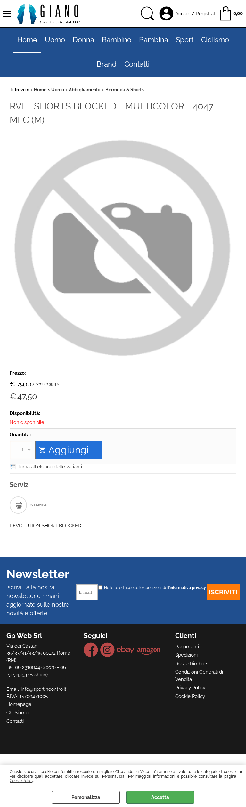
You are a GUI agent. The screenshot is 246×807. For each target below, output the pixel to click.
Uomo (55, 40)
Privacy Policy (190, 687)
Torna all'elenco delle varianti (50, 467)
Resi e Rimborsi (192, 663)
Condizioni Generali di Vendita (199, 675)
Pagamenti (187, 647)
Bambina (153, 40)
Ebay (125, 649)
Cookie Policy (21, 781)
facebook (91, 649)
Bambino (116, 40)
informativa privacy (188, 587)
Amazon (149, 649)
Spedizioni (186, 655)
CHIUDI (241, 771)
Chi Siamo (17, 712)
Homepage (18, 704)
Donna (83, 40)
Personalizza (85, 797)
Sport (184, 40)
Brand (107, 64)
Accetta (160, 797)
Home (27, 40)
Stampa (38, 505)
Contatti (137, 64)
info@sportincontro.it (43, 689)
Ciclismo (215, 40)
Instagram (107, 649)
